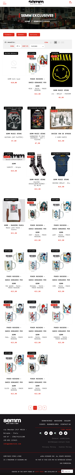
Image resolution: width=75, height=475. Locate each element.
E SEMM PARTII (61, 137)
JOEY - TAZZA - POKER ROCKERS (37, 236)
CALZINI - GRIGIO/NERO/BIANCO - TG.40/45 (37, 183)
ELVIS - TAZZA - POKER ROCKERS (14, 389)
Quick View (14, 72)
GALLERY (67, 421)
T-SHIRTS (8, 154)
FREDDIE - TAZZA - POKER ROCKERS (61, 338)
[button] (9, 34)
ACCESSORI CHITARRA (13, 108)
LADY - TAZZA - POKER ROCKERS (61, 236)
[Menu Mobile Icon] (4, 3)
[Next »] (44, 408)
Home (27, 21)
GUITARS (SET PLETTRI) (14, 137)
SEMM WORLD (47, 421)
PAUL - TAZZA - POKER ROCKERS (14, 338)
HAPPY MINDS (39, 471)
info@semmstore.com (12, 444)
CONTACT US (66, 424)
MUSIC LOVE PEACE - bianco (14, 228)
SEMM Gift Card (14, 79)
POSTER (55, 53)
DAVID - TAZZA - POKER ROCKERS (37, 338)
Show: (12, 46)
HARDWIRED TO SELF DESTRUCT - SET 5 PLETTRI (37, 137)
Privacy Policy (49, 447)
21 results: (10, 42)
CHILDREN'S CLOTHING (60, 154)
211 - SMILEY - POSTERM (61, 94)
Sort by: (25, 46)
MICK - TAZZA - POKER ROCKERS (37, 89)
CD (53, 108)
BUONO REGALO (11, 53)
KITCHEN (32, 53)
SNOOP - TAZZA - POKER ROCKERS (37, 389)
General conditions (61, 438)
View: (46, 42)
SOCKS (31, 154)
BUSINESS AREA (53, 424)
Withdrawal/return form (59, 442)
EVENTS (42, 424)
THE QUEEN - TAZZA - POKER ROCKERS (13, 287)
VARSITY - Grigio (14, 167)
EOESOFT (60, 471)
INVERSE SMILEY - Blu (61, 183)
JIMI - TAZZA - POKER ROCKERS (61, 287)
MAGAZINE (58, 421)
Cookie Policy (65, 447)
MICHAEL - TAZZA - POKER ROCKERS (37, 287)
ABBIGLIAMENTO (11, 200)
